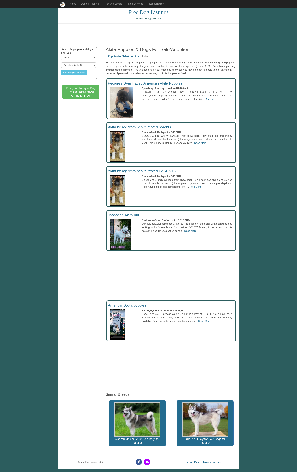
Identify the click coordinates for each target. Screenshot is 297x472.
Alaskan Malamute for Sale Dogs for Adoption (137, 441)
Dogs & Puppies (90, 3)
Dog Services (135, 3)
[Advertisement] (148, 35)
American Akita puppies (127, 305)
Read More (211, 99)
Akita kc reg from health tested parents (139, 127)
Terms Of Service (212, 462)
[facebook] (139, 462)
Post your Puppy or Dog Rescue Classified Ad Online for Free (80, 92)
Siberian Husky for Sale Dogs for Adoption (205, 441)
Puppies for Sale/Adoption (123, 56)
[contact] (147, 462)
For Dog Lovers (113, 3)
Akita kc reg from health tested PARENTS (142, 171)
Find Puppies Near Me (74, 72)
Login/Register (157, 3)
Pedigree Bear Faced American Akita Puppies (145, 83)
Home (73, 3)
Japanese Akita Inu (123, 215)
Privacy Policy (193, 462)
